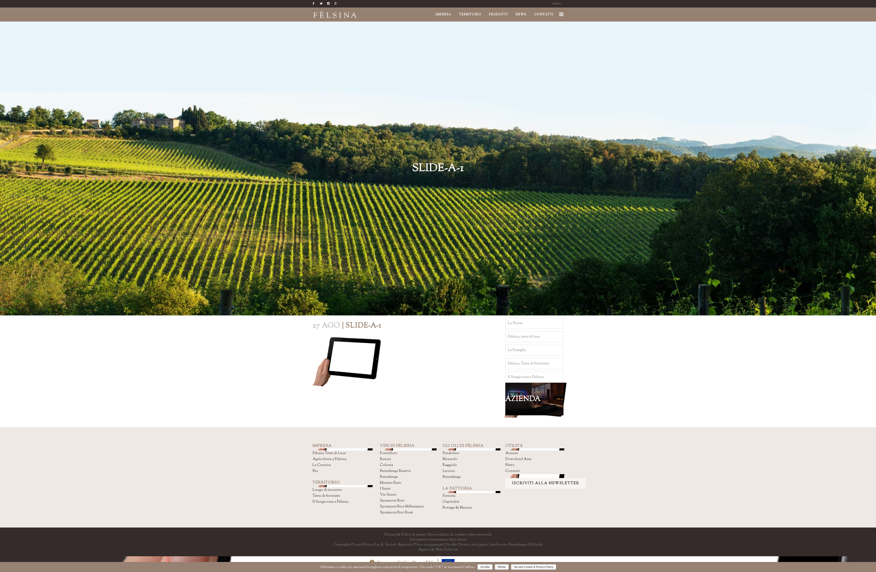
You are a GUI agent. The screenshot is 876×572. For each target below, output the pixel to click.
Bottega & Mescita (457, 507)
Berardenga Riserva (395, 471)
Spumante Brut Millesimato (402, 506)
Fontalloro (388, 453)
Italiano (557, 4)
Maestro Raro (390, 483)
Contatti (512, 471)
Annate (511, 453)
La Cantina (322, 465)
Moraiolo (450, 459)
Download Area (518, 459)
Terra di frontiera (326, 496)
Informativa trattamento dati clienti (438, 539)
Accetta (485, 567)
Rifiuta (502, 567)
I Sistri (385, 488)
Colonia (386, 465)
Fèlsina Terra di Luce (329, 453)
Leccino (449, 471)
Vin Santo (388, 494)
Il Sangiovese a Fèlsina (331, 501)
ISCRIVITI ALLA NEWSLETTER (545, 483)
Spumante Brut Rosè (396, 512)
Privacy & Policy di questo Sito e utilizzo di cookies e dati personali (438, 534)
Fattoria (449, 496)
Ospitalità (451, 501)
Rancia (385, 459)
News (509, 465)
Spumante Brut (392, 500)
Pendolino (451, 453)
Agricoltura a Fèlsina (330, 459)
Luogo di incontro (327, 490)
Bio (315, 471)
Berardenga (389, 477)
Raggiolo (450, 465)
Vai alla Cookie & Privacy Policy (533, 567)
